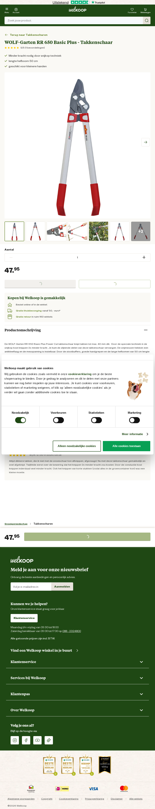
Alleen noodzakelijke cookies (77, 446)
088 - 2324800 (71, 631)
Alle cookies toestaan (126, 446)
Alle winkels (136, 798)
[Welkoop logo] (77, 9)
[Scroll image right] (145, 142)
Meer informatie (132, 434)
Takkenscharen (43, 524)
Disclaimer (117, 798)
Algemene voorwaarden (21, 798)
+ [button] (144, 257)
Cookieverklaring (68, 798)
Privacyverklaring (94, 798)
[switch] (58, 420)
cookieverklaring (80, 374)
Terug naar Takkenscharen (28, 35)
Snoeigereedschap (16, 524)
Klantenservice (24, 618)
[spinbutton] (77, 257)
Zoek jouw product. (20, 20)
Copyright (46, 798)
